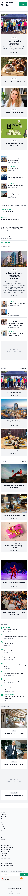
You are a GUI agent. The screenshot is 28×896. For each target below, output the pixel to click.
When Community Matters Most (10, 217)
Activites (7, 241)
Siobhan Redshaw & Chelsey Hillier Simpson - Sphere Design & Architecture (16, 324)
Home (2, 819)
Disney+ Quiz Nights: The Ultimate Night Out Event (13, 608)
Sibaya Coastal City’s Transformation (14, 158)
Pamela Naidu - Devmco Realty (15, 304)
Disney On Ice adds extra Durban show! (13, 579)
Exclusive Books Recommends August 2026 (13, 143)
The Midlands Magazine (7, 841)
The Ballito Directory (6, 855)
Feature (13, 36)
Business (3, 233)
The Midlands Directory (7, 859)
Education (3, 207)
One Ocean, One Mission (15, 175)
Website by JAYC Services (13, 887)
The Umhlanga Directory (7, 857)
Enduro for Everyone (7, 243)
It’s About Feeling (6, 235)
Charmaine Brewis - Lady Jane (13, 112)
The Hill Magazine (5, 843)
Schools (9, 207)
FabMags (3, 850)
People (14, 173)
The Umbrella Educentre (13, 41)
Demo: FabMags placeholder (13, 790)
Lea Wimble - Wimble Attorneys (14, 314)
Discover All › (23, 203)
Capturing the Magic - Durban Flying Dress (14, 193)
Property (15, 155)
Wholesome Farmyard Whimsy (13, 729)
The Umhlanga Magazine (7, 3)
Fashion (3, 829)
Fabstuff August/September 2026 (13, 81)
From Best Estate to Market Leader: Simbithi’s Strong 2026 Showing (12, 226)
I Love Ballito (4, 848)
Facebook (3, 808)
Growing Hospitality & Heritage (13, 759)
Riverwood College (7, 210)
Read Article (13, 51)
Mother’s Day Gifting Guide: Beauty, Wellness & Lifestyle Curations (13, 542)
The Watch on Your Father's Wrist (13, 512)
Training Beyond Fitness (15, 184)
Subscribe (23, 868)
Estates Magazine (5, 845)
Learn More (13, 792)
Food (14, 165)
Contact (3, 833)
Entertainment (4, 827)
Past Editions (21, 3)
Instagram (3, 810)
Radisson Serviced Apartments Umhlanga (13, 273)
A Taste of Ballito (13, 167)
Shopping (11, 668)
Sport (2, 241)
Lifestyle (15, 190)
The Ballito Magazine (6, 839)
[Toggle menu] (2, 10)
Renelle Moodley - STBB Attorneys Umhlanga (15, 335)
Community (4, 215)
